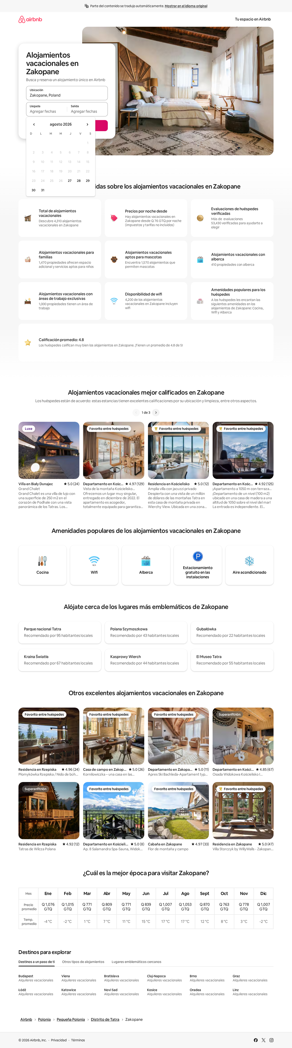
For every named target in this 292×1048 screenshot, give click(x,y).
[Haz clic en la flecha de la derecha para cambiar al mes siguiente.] (87, 124)
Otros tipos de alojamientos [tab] (83, 962)
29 (88, 181)
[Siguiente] (156, 412)
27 (70, 181)
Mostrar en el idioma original (186, 6)
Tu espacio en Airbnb (253, 19)
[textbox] (46, 111)
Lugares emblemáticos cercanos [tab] (136, 962)
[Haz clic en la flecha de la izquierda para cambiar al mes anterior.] (34, 124)
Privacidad (59, 1040)
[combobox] (67, 95)
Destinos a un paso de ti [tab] (36, 962)
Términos (78, 1040)
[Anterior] (136, 412)
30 (34, 190)
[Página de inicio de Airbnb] (30, 19)
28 (79, 181)
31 (42, 190)
